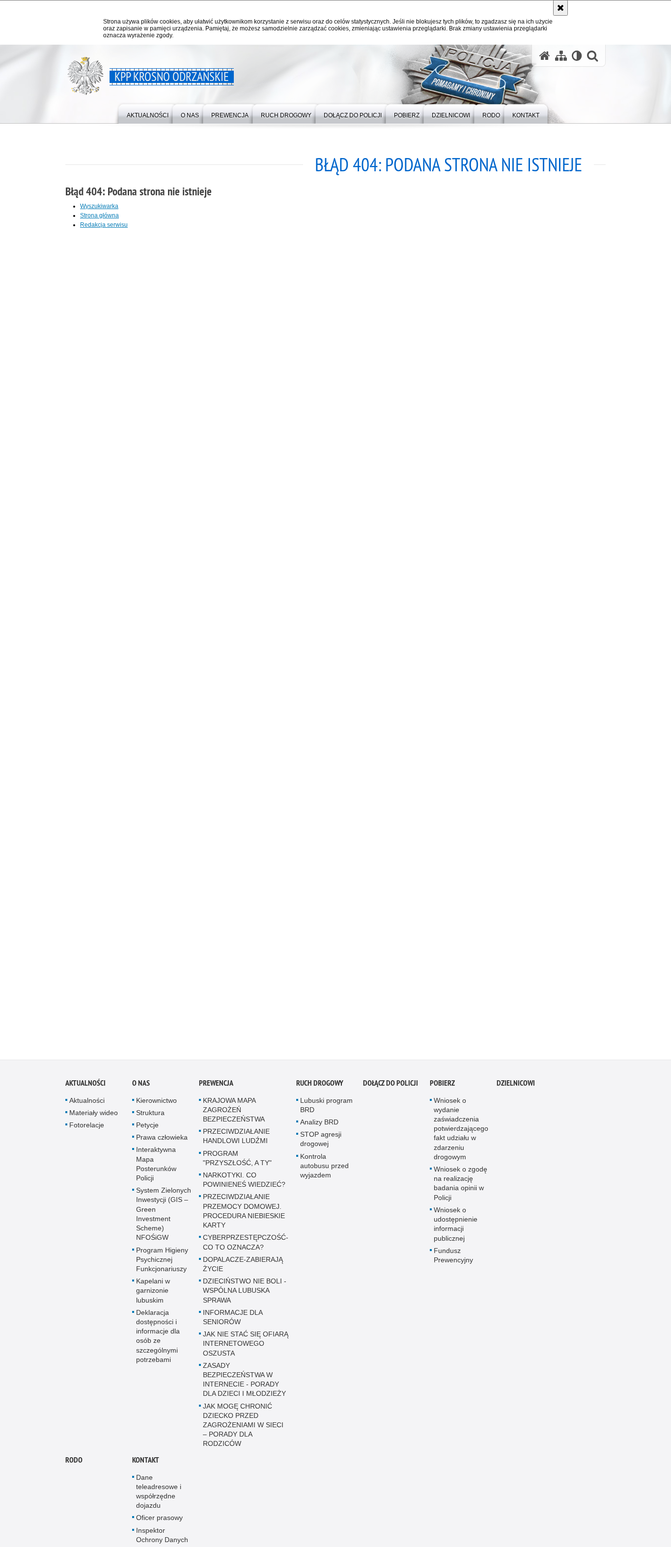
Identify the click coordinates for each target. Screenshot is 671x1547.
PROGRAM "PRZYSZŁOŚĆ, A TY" (237, 1165)
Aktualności (85, 1090)
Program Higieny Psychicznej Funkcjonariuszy (162, 1267)
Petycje (147, 1133)
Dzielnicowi (516, 1090)
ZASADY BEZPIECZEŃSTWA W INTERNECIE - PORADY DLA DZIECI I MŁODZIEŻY (244, 1387)
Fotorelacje (86, 1133)
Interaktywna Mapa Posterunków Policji (156, 1171)
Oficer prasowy (159, 1525)
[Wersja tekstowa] (577, 56)
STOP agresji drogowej (320, 1146)
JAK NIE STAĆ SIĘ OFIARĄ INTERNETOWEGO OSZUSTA (245, 1351)
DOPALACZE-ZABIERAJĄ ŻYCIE (243, 1271)
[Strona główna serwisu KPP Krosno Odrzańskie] (544, 56)
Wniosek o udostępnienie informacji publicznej (455, 1231)
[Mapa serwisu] (561, 56)
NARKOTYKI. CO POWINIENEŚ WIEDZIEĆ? (244, 1187)
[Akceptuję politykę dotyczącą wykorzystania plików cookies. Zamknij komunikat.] (560, 8)
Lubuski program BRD (326, 1112)
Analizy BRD (319, 1130)
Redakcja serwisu (104, 224)
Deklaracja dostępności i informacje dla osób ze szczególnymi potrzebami (158, 1343)
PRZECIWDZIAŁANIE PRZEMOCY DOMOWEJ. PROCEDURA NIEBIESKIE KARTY (244, 1218)
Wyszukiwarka (99, 206)
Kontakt (145, 1467)
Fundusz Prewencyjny (453, 1262)
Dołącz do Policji (390, 1090)
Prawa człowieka (162, 1145)
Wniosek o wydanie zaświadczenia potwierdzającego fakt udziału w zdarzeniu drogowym (461, 1136)
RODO (74, 1467)
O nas (141, 1090)
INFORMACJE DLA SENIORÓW (232, 1324)
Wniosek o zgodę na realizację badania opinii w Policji (460, 1191)
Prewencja (216, 1090)
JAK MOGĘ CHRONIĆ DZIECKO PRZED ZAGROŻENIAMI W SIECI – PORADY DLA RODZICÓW (243, 1432)
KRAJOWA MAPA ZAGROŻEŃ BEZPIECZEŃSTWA (234, 1117)
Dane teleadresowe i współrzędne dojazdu (158, 1499)
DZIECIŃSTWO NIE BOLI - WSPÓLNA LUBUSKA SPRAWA (244, 1298)
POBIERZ (442, 1090)
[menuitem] (147, 113)
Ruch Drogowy (319, 1090)
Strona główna (99, 215)
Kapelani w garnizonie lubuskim (153, 1298)
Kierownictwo (156, 1108)
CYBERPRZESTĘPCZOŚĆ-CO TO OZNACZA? (245, 1249)
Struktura (150, 1120)
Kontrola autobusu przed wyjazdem (324, 1173)
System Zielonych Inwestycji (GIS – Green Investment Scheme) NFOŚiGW (163, 1221)
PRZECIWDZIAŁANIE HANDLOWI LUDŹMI (236, 1143)
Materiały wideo (93, 1120)
